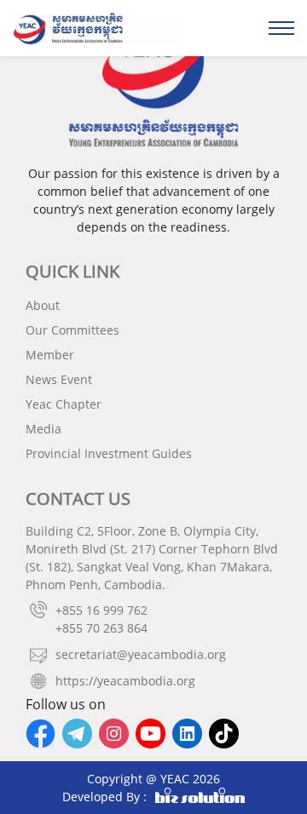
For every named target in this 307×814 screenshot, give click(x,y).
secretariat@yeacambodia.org (140, 654)
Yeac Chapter (63, 404)
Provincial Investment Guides (109, 453)
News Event (59, 379)
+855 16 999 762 (101, 610)
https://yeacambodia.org (125, 681)
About (43, 305)
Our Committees (72, 330)
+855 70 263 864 (101, 628)
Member (50, 355)
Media (43, 429)
